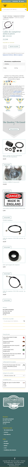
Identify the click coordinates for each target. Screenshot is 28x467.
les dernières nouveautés (15, 95)
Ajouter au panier (14, 46)
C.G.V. (5, 448)
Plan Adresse (7, 434)
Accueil (5, 16)
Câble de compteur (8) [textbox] (13, 375)
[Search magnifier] (26, 9)
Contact (6, 432)
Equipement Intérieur (19, 16)
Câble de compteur (9, 17)
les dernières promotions (16, 96)
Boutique (10, 16)
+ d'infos (6, 64)
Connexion (15, 1)
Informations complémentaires (12, 61)
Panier (22, 1)
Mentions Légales (15, 461)
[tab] (14, 61)
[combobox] (14, 375)
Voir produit (7, 164)
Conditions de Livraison (10, 450)
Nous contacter (14, 129)
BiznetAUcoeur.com (14, 465)
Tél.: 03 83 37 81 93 (8, 430)
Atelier (5, 445)
